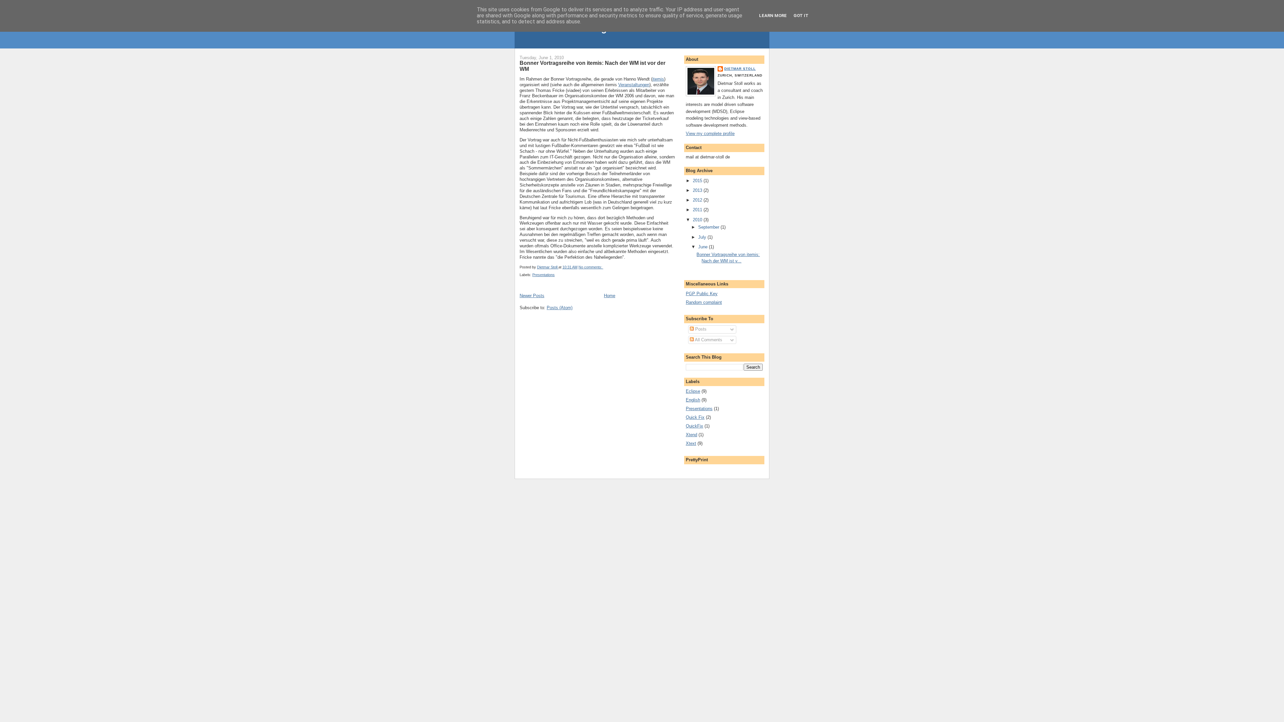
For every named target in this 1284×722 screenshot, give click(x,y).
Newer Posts (532, 295)
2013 (698, 190)
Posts (700, 329)
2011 (698, 209)
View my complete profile (710, 133)
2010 (698, 219)
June (703, 246)
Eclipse (693, 391)
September (709, 227)
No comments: (590, 267)
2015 (698, 180)
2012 (698, 200)
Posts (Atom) (559, 307)
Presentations (543, 275)
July (703, 237)
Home (609, 295)
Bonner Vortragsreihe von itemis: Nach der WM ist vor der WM (592, 66)
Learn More (773, 15)
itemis (658, 79)
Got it (801, 15)
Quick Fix (695, 417)
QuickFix (694, 426)
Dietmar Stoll (740, 69)
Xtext (691, 443)
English (693, 399)
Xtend (691, 434)
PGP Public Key (702, 293)
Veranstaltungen (633, 84)
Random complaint (704, 302)
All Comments (708, 339)
